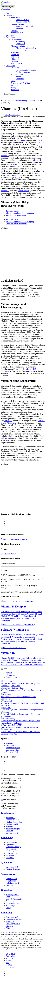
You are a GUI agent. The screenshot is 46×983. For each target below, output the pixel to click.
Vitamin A (5, 156)
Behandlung (10, 37)
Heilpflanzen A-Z (13, 883)
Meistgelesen (11, 675)
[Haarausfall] (6, 701)
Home (8, 13)
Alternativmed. (8, 874)
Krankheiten (10, 15)
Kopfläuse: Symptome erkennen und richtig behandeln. (22, 710)
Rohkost (6, 438)
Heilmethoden (11, 879)
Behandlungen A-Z (23, 41)
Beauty (13, 87)
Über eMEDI (11, 954)
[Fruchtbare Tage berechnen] (12, 688)
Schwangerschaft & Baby (21, 83)
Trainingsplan (11, 905)
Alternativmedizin (18, 46)
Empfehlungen (11, 677)
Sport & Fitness (17, 74)
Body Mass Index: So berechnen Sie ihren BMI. (19, 727)
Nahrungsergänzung (14, 919)
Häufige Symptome (13, 869)
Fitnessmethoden (12, 903)
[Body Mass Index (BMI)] (11, 725)
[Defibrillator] (6, 729)
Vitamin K (37, 160)
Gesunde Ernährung (13, 745)
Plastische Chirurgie (13, 847)
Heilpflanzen (21, 50)
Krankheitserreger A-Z (24, 26)
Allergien (14, 31)
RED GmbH (10, 932)
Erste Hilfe (15, 55)
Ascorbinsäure (23, 191)
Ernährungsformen (23, 72)
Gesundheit (10, 66)
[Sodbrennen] (6, 681)
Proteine (16, 164)
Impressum (10, 967)
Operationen (20, 44)
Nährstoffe (15, 90)
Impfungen (15, 57)
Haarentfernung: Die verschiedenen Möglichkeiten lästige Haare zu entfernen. (20, 722)
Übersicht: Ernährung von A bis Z (14, 539)
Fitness (18, 76)
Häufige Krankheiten (14, 822)
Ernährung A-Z (12, 917)
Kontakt (9, 965)
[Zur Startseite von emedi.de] (5, 2)
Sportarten (20, 79)
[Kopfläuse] (6, 708)
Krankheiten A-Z (22, 20)
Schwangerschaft (12, 750)
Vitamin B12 (31, 369)
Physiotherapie (16, 63)
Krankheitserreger (18, 24)
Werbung (9, 958)
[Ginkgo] (5, 712)
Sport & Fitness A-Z (14, 899)
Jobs (7, 963)
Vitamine (14, 85)
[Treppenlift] (6, 694)
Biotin (22, 140)
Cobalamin (6, 371)
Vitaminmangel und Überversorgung (20, 213)
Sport (8, 897)
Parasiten (19, 28)
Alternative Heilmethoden (26, 48)
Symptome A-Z (12, 867)
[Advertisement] (23, 253)
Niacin (16, 140)
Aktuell (9, 673)
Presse (8, 960)
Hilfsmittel (15, 59)
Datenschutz (10, 956)
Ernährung (15, 68)
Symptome (10, 35)
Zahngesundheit (17, 33)
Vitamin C (40, 140)
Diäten (13, 81)
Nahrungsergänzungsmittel (26, 70)
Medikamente (16, 52)
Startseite (15, 100)
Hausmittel (15, 61)
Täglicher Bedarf (12, 211)
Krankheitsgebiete (23, 22)
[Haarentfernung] (8, 718)
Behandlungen (16, 39)
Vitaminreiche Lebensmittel (16, 215)
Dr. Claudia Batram (8, 554)
